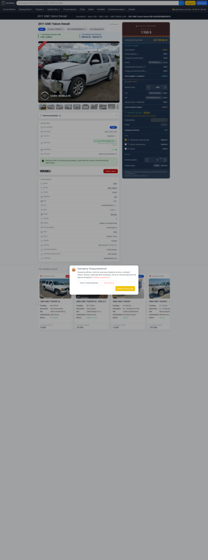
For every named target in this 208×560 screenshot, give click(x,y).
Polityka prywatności (101, 277)
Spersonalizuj (109, 283)
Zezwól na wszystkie (125, 288)
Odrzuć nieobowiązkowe (89, 283)
